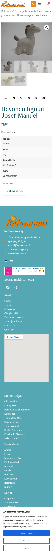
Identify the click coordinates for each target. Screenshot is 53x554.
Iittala (7, 454)
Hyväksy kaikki (26, 533)
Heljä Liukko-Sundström (17, 409)
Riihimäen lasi (11, 462)
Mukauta (26, 540)
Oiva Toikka (10, 401)
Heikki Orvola (11, 422)
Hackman (9, 474)
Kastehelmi (10, 506)
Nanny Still (10, 405)
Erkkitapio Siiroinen (14, 434)
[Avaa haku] (33, 4)
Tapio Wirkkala (12, 426)
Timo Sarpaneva (13, 417)
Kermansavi (10, 478)
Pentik (7, 470)
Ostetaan (9, 329)
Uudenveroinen (10, 175)
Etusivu (8, 301)
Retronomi (7, 11)
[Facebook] (7, 287)
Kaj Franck (9, 413)
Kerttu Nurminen (13, 430)
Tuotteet (9, 305)
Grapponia (9, 498)
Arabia (7, 450)
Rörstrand (9, 482)
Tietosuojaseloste (13, 317)
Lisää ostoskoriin (14, 191)
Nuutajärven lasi (12, 458)
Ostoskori (9, 309)
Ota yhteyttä (11, 313)
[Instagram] (15, 287)
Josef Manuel (9, 164)
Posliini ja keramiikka (26, 11)
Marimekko (10, 466)
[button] (40, 4)
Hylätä (26, 548)
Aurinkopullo (11, 502)
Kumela (8, 487)
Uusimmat (9, 325)
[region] (26, 530)
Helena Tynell (11, 438)
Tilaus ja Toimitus (13, 321)
